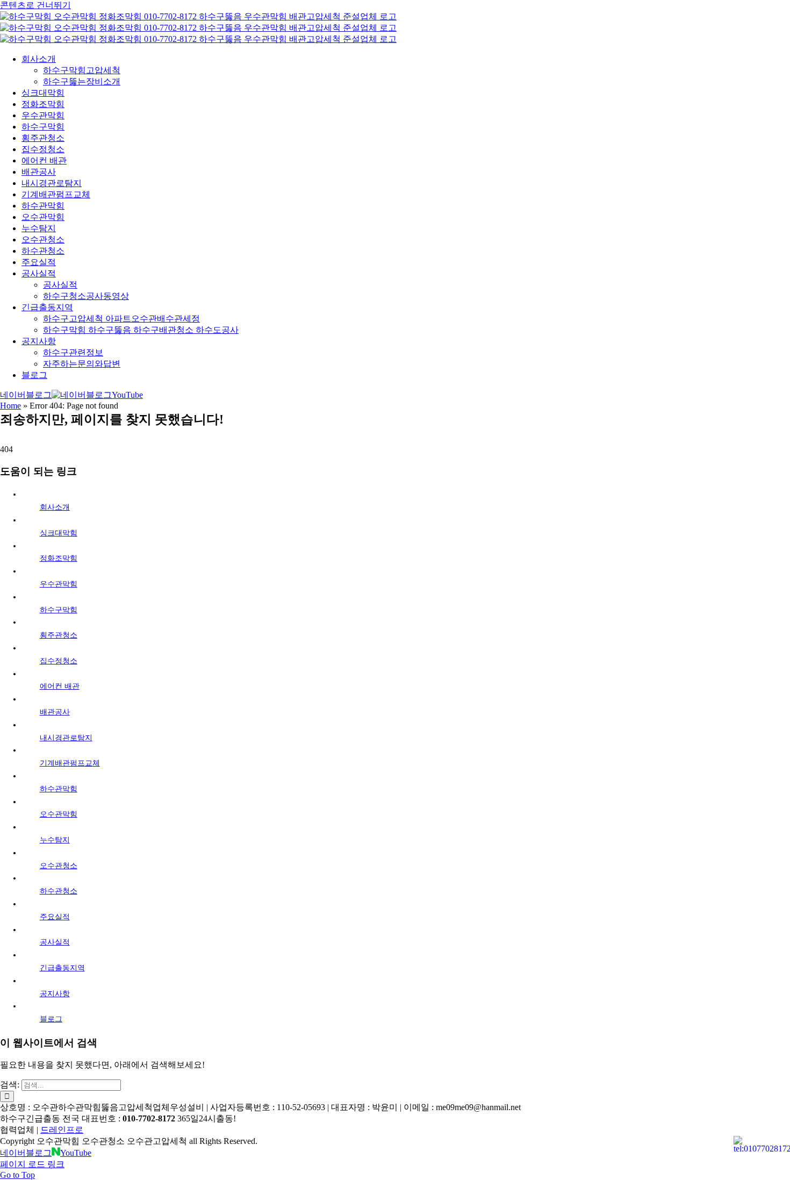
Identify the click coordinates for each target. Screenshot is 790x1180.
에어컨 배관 (60, 686)
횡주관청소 (58, 635)
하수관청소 (58, 891)
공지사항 (55, 994)
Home (10, 405)
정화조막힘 (58, 558)
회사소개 (55, 507)
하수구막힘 (58, 610)
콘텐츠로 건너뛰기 (35, 5)
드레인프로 (61, 1129)
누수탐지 (55, 840)
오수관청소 (58, 866)
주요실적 (55, 917)
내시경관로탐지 (66, 738)
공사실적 (55, 942)
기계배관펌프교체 (70, 763)
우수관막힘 (58, 584)
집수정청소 (58, 661)
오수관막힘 (58, 814)
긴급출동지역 (62, 968)
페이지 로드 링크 (32, 1164)
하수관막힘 (58, 789)
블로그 (51, 1019)
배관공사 (55, 712)
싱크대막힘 (58, 533)
